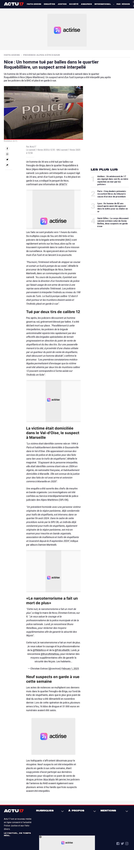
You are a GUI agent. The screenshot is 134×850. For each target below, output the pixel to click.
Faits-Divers (12, 55)
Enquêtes (49, 4)
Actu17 (14, 4)
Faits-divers (34, 4)
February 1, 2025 (70, 668)
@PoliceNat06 (62, 650)
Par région (123, 4)
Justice (62, 4)
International (102, 4)
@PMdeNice (39, 650)
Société (73, 4)
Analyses (86, 4)
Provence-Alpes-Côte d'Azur (41, 55)
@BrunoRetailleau (50, 654)
